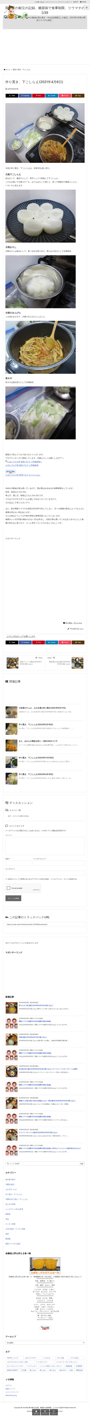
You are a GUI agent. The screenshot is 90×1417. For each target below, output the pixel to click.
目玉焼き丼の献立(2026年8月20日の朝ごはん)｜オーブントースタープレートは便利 (48, 1069)
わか (81, 629)
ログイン (9, 1385)
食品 (7, 1219)
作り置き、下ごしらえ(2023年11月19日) (36, 757)
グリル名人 (75, 1358)
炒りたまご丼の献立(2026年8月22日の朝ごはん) (36, 1005)
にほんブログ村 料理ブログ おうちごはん (22, 475)
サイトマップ (51, 2)
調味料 (8, 1214)
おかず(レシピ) (11, 1189)
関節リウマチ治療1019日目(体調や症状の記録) (35, 1085)
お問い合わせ (40, 2)
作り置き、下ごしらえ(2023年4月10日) (36, 774)
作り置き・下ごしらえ (22, 69)
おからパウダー (31, 1358)
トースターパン (42, 1362)
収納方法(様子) (12, 1370)
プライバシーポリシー (65, 2)
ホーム (8, 69)
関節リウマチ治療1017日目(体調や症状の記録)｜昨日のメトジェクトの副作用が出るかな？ (50, 1148)
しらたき (47, 1358)
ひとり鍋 (60, 1358)
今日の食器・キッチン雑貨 (15, 1229)
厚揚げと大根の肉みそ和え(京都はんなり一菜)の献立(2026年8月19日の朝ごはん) (47, 1101)
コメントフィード (12, 1392)
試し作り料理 (10, 1204)
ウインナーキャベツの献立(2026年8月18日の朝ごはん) (38, 1132)
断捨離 (8, 1239)
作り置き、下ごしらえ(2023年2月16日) (36, 724)
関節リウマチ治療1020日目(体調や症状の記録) (35, 1053)
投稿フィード (10, 1389)
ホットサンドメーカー (15, 1366)
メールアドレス (39, 859)
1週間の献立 (10, 1184)
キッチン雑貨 (10, 1224)
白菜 (71, 1370)
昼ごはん (43, 1370)
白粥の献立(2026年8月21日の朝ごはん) (33, 1037)
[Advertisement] (45, 46)
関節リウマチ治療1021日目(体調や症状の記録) (35, 1021)
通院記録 (79, 1370)
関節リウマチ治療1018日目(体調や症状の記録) (35, 1116)
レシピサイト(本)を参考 (14, 1209)
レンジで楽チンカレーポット (51, 1366)
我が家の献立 (10, 1179)
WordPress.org (11, 1395)
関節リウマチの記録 (13, 1244)
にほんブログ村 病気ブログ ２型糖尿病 (21, 465)
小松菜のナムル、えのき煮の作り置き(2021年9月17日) (42, 708)
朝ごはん (53, 1370)
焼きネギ (63, 1370)
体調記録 (69, 1366)
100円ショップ (12, 1358)
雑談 (7, 1234)
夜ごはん (33, 1370)
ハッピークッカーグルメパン (66, 1362)
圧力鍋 (23, 1370)
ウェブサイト (10, 869)
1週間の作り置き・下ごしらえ (17, 1199)
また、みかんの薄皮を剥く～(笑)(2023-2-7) (38, 741)
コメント (8, 835)
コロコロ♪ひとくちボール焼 (17, 1362)
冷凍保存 (79, 1366)
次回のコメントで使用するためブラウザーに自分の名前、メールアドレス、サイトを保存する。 (43, 879)
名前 (7, 859)
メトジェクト (32, 1366)
